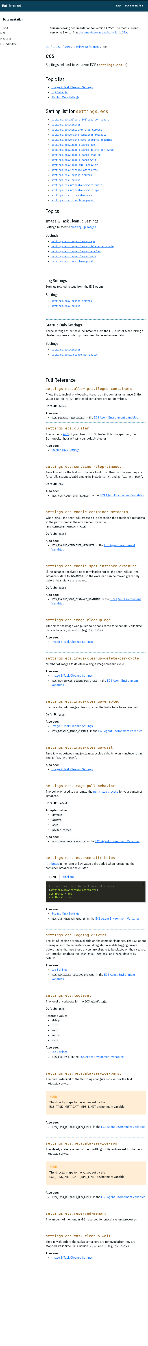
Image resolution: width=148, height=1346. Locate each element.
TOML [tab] (52, 877)
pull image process (105, 791)
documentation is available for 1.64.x (103, 32)
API (67, 47)
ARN (66, 434)
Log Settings (59, 92)
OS (47, 47)
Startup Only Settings (65, 97)
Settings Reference (86, 47)
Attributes (52, 863)
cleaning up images (83, 227)
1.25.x (57, 47)
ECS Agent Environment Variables (116, 417)
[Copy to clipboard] (143, 884)
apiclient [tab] (68, 877)
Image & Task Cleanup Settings (72, 87)
